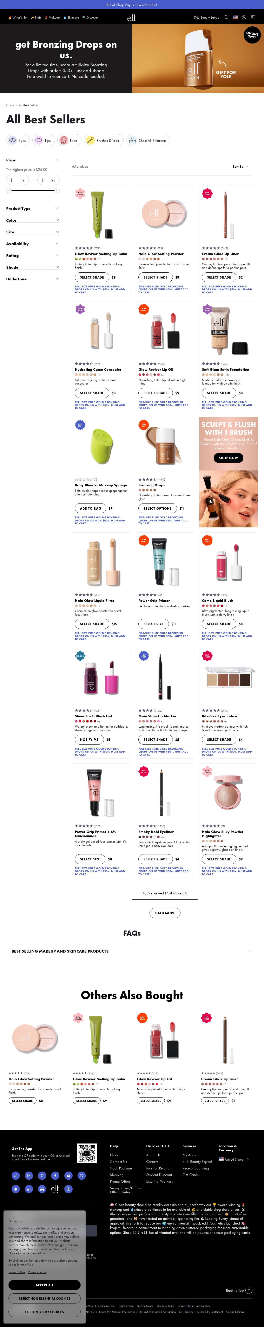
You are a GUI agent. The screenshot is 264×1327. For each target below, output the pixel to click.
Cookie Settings (235, 1311)
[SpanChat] (16, 1189)
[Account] (244, 17)
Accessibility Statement (210, 1311)
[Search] (226, 17)
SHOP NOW (228, 457)
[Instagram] (29, 1176)
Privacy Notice (145, 1305)
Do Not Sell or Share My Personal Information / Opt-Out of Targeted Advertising (129, 1311)
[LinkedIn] (29, 1189)
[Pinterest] (42, 1176)
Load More (165, 913)
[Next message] (258, 4)
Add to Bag (90, 508)
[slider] (9, 190)
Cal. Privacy (186, 1311)
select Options (158, 508)
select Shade (92, 277)
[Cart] (253, 17)
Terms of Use (126, 1305)
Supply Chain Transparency (194, 1305)
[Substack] (42, 1189)
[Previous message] (5, 4)
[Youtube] (68, 1176)
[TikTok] (16, 1176)
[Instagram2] (68, 1189)
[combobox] (241, 166)
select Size (154, 623)
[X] (82, 1176)
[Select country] (235, 17)
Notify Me (89, 739)
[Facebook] (55, 1176)
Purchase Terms (165, 1305)
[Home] (132, 17)
